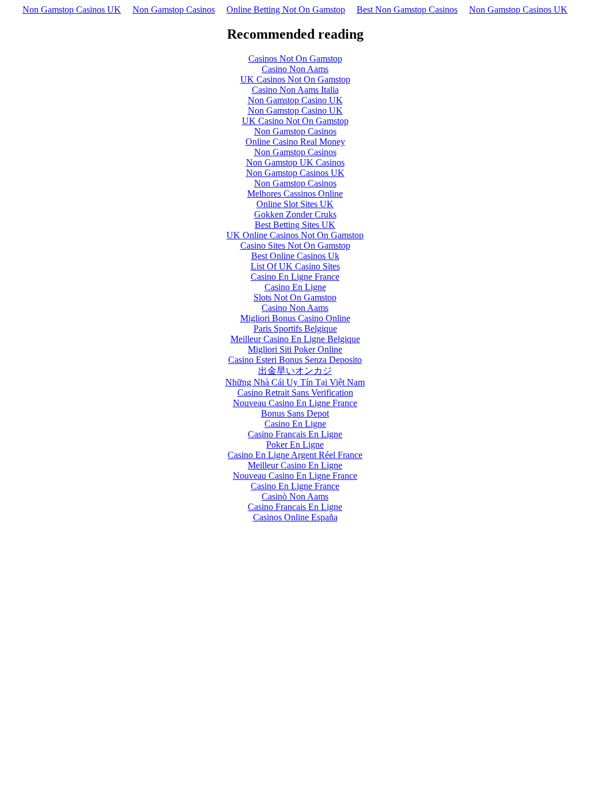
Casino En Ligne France (295, 277)
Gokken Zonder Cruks (295, 214)
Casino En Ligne (295, 287)
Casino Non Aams (295, 69)
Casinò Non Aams (295, 496)
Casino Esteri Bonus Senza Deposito (295, 360)
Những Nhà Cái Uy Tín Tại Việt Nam (295, 382)
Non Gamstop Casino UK (295, 100)
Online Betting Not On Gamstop (285, 9)
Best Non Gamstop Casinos (407, 9)
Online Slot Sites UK (295, 204)
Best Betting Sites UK (295, 225)
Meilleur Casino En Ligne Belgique (295, 339)
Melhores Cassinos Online (295, 193)
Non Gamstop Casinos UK (71, 9)
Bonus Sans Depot (295, 413)
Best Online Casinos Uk (295, 256)
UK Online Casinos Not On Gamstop (295, 235)
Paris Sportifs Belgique (295, 328)
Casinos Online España (295, 517)
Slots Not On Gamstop (295, 297)
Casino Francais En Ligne (295, 507)
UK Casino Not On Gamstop (295, 121)
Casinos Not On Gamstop (295, 58)
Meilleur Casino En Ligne (295, 465)
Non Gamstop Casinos (174, 9)
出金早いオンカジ (295, 371)
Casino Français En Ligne (295, 434)
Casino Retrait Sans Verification (295, 392)
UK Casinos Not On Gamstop (295, 79)
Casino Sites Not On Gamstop (295, 245)
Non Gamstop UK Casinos (295, 162)
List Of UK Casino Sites (295, 266)
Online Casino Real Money (295, 142)
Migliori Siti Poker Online (295, 349)
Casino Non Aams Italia (295, 90)
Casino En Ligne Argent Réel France (295, 455)
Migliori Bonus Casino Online (295, 318)
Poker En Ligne (295, 444)
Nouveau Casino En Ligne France (295, 403)
